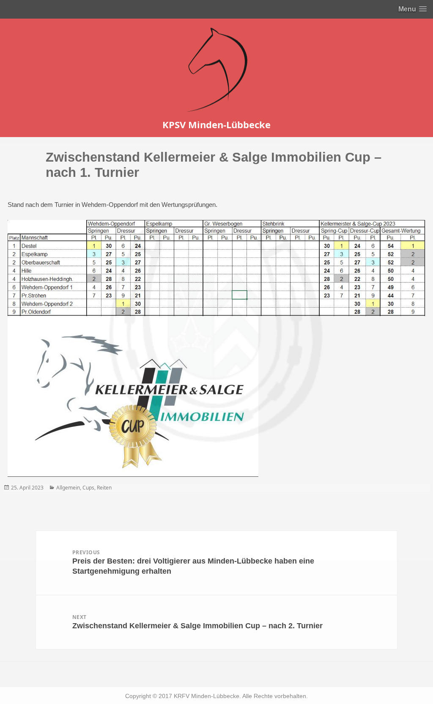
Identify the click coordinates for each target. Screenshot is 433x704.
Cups (88, 487)
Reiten (104, 487)
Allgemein (68, 487)
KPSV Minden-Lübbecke (216, 124)
